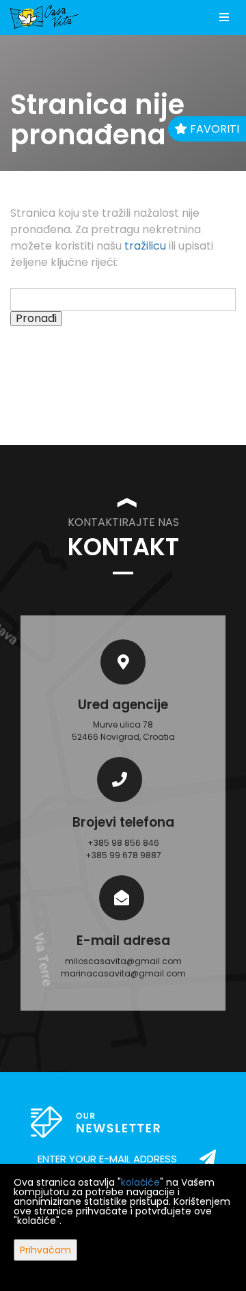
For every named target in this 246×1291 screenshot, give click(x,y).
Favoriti (213, 129)
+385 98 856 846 (123, 843)
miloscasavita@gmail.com (123, 961)
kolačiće (140, 1182)
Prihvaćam (45, 1250)
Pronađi (36, 318)
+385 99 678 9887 (123, 855)
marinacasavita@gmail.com (123, 973)
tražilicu (145, 246)
